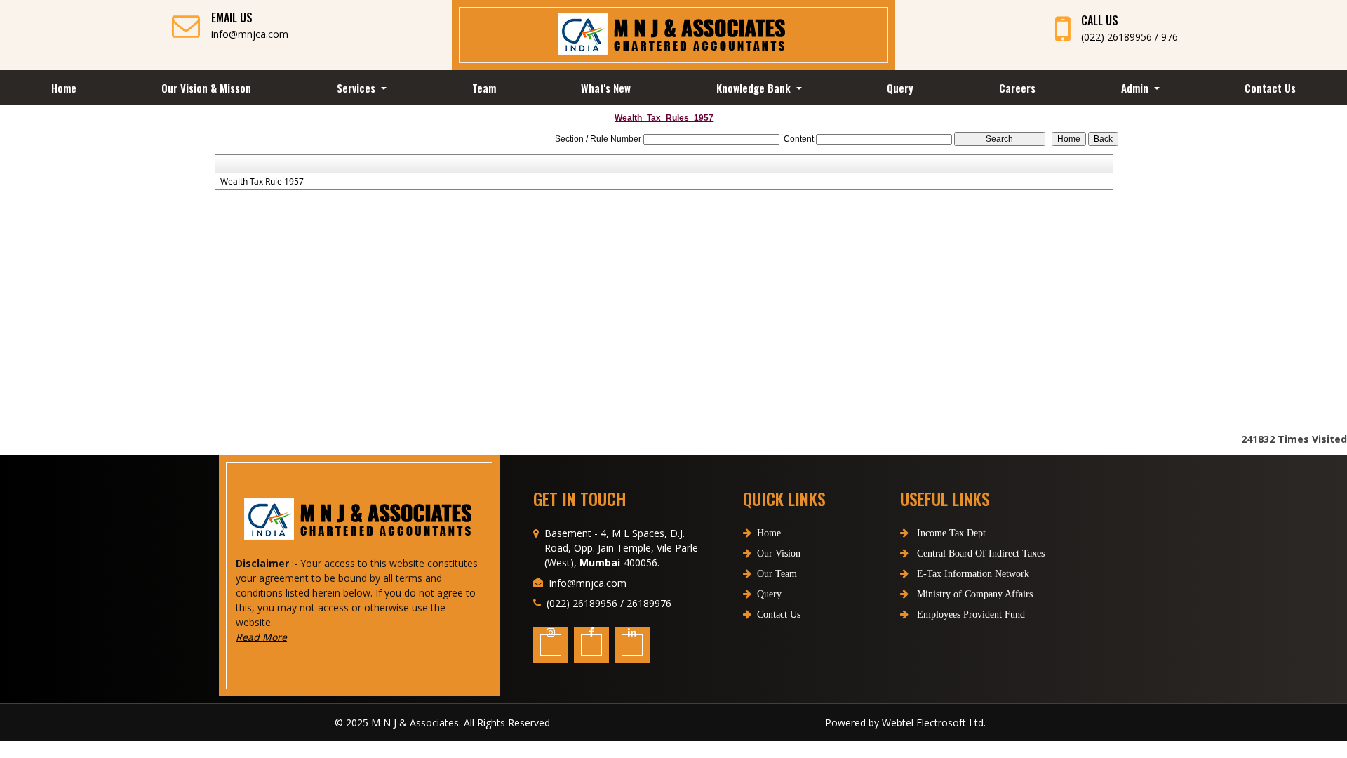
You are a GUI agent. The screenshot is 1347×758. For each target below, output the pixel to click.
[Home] (673, 34)
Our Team (777, 573)
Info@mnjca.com (587, 583)
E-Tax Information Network (971, 573)
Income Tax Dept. (951, 533)
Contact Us (1270, 87)
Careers (1017, 87)
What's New (606, 87)
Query (900, 87)
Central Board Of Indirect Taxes (979, 553)
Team (484, 87)
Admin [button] (1136, 87)
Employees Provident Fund (969, 614)
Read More (261, 637)
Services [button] (357, 87)
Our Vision (778, 553)
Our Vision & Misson (206, 87)
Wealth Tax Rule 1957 (262, 181)
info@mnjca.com (249, 34)
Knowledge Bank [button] (754, 87)
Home (63, 87)
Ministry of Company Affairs (973, 594)
